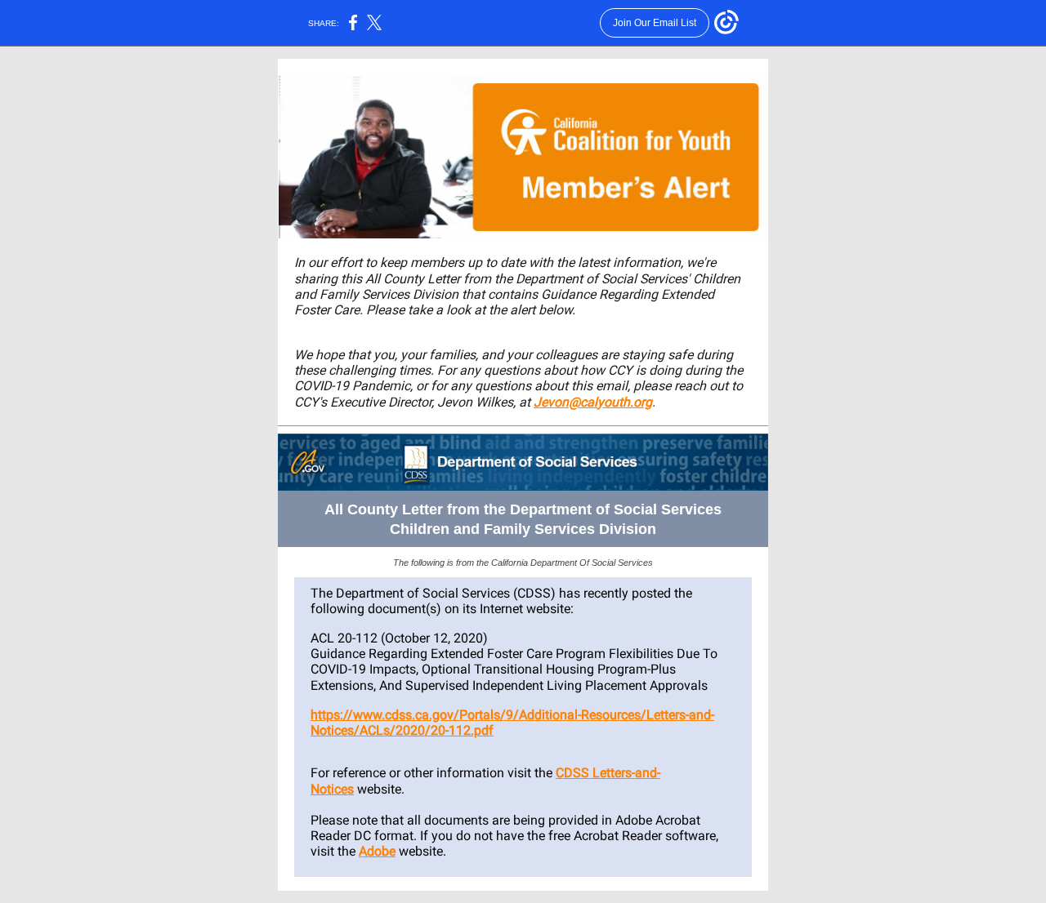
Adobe (377, 851)
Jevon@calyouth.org (593, 402)
